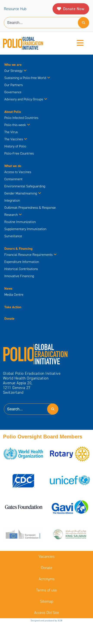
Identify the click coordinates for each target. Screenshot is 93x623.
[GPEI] (35, 353)
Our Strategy (13, 70)
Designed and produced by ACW (47, 620)
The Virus (11, 132)
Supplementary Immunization (25, 229)
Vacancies (47, 556)
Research (11, 214)
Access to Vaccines (18, 172)
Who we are (13, 64)
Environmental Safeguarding (24, 186)
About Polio (12, 111)
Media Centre (13, 294)
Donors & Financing (18, 248)
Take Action (12, 307)
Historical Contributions (21, 269)
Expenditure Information (21, 261)
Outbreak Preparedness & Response (30, 207)
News (8, 288)
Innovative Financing (19, 276)
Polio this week (15, 125)
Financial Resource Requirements (28, 254)
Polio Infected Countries (21, 117)
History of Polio (15, 146)
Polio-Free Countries (19, 153)
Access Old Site (46, 612)
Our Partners (13, 85)
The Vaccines (13, 139)
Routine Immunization (20, 222)
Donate (9, 318)
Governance (12, 92)
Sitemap (46, 601)
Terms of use (46, 590)
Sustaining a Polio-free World (25, 78)
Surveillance (13, 236)
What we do (12, 166)
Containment (13, 179)
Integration (12, 200)
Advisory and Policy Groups (23, 99)
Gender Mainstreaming (20, 193)
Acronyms (47, 579)
